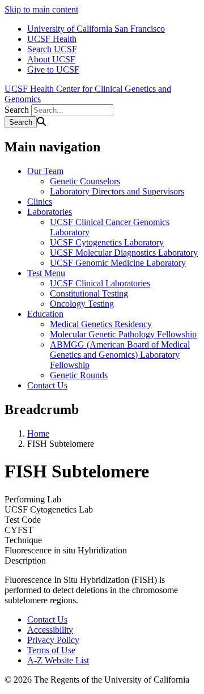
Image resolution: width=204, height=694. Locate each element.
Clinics (39, 201)
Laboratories (49, 212)
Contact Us (47, 385)
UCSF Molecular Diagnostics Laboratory (124, 252)
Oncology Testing (82, 303)
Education (45, 314)
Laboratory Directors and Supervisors (117, 191)
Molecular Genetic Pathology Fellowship (123, 334)
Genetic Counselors (85, 181)
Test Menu (46, 273)
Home (38, 433)
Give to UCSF (53, 69)
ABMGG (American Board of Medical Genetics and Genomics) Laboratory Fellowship (120, 355)
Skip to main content (41, 9)
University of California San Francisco (96, 28)
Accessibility (50, 629)
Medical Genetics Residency (101, 324)
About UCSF (51, 59)
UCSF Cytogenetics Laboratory (107, 242)
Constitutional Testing (89, 293)
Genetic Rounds (79, 375)
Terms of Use (51, 650)
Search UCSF (52, 49)
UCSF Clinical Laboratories (100, 283)
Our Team (45, 171)
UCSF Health (51, 39)
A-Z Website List (58, 660)
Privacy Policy (53, 640)
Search (17, 110)
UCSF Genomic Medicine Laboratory (118, 263)
